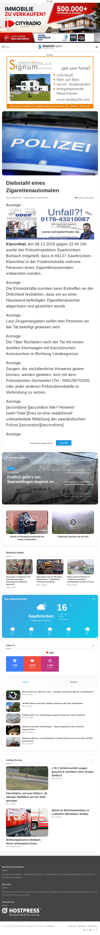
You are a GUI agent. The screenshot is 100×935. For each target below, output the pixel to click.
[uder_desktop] (50, 238)
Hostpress (50, 926)
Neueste (73, 682)
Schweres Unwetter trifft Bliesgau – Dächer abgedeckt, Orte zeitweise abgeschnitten (31, 479)
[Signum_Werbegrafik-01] (50, 82)
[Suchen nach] (96, 48)
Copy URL (63, 443)
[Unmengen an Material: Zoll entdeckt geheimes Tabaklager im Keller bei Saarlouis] (19, 566)
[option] (50, 478)
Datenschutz (92, 926)
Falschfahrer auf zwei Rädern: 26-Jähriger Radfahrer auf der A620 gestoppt (27, 797)
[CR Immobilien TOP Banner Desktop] (50, 23)
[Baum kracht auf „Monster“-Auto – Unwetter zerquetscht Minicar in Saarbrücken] (13, 695)
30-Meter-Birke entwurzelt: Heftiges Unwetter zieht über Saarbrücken (52, 703)
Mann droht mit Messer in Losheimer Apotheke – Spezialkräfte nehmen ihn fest (80, 579)
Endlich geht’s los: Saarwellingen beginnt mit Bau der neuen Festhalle (53, 715)
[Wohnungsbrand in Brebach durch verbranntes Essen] (27, 822)
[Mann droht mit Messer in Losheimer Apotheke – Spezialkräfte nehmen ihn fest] (80, 566)
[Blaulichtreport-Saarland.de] (50, 47)
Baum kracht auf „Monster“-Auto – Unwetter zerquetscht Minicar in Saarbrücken (57, 692)
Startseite (72, 926)
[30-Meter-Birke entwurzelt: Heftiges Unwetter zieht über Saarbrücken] (13, 707)
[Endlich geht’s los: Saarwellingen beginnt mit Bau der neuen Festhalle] (13, 718)
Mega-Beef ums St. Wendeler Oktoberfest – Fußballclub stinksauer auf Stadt (49, 579)
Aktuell (11, 468)
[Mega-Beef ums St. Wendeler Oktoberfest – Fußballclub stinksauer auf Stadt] (50, 566)
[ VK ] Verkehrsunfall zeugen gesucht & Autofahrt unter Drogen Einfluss (73, 772)
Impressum (82, 926)
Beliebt (26, 682)
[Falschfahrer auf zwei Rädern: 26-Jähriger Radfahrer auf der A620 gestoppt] (27, 778)
